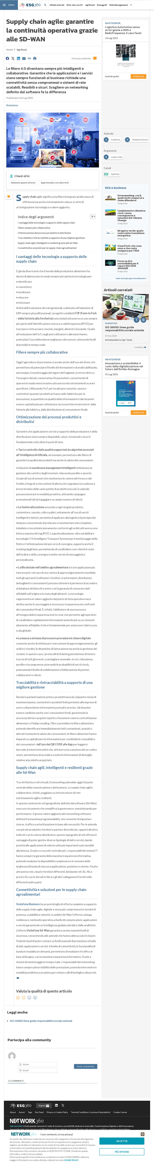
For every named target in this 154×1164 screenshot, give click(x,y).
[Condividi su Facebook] (7, 58)
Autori (22, 1112)
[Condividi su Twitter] (13, 58)
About (13, 1112)
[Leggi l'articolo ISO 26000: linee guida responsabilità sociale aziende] (126, 322)
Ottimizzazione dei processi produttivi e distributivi (44, 232)
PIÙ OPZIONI (122, 1152)
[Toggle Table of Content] (91, 216)
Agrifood (90, 5)
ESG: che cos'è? (75, 5)
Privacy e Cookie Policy (57, 1112)
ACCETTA (121, 1141)
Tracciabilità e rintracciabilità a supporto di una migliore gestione (51, 237)
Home (9, 49)
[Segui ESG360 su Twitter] (63, 1105)
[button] (9, 5)
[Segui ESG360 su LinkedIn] (56, 1105)
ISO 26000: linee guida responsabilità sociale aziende (41, 1020)
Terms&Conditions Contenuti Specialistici (90, 1112)
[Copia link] (29, 58)
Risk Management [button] (118, 5)
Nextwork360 (16, 1126)
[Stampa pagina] (34, 58)
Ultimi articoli (57, 5)
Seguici (42, 1105)
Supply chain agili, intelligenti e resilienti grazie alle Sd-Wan (48, 242)
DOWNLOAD (138, 76)
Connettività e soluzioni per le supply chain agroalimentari (47, 247)
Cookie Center (120, 1112)
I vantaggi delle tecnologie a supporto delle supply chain (46, 222)
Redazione (12, 105)
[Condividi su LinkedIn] (18, 58)
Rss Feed (39, 1112)
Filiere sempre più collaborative (34, 227)
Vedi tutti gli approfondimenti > (131, 278)
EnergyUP (102, 5)
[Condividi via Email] (24, 58)
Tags (30, 1112)
